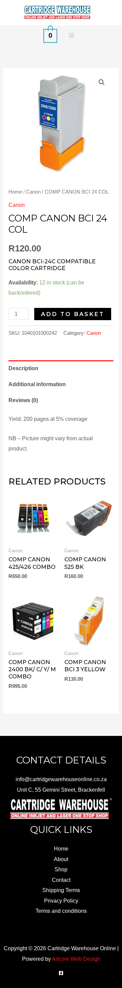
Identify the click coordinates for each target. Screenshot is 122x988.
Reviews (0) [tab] (23, 400)
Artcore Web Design (76, 959)
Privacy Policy (61, 901)
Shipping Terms (61, 890)
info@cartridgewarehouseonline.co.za (61, 779)
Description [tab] (23, 368)
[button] (102, 82)
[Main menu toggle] (71, 35)
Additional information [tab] (37, 384)
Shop (61, 869)
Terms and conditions (61, 911)
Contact (61, 880)
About (61, 859)
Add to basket (72, 314)
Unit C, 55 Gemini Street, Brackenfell (61, 790)
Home (15, 192)
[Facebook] (61, 973)
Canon (33, 192)
